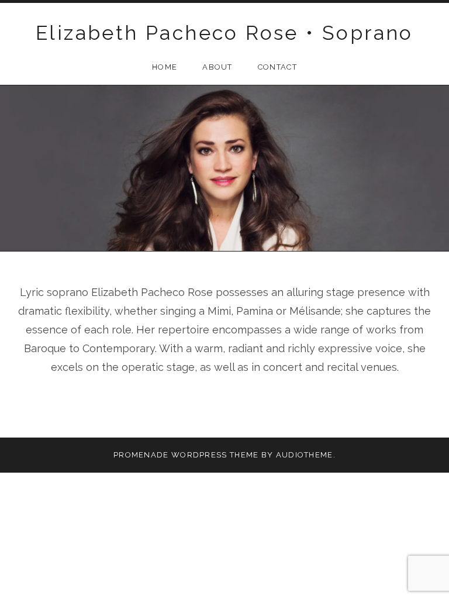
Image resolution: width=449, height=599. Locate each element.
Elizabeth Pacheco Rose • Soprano (224, 32)
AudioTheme (304, 454)
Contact (277, 67)
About (217, 67)
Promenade (141, 454)
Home (164, 67)
